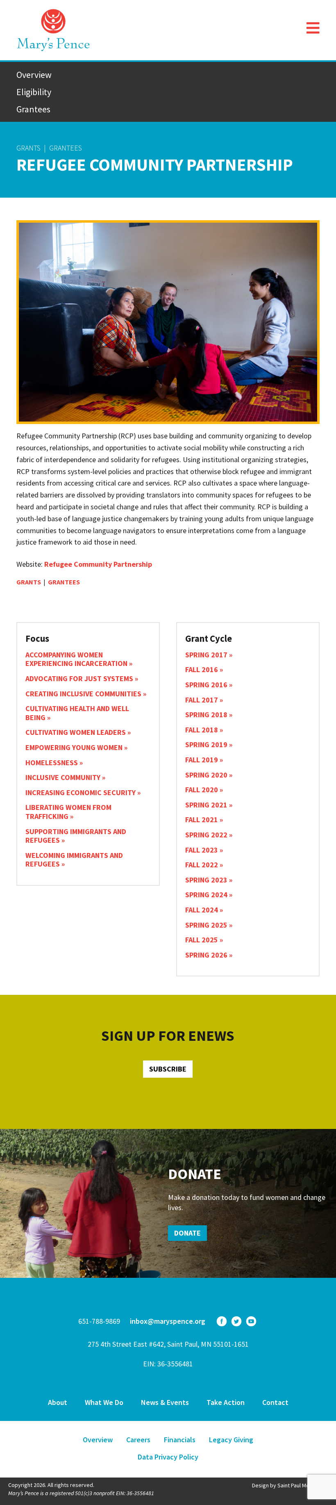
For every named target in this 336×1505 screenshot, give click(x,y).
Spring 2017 (206, 654)
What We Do (104, 1402)
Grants (28, 148)
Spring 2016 (206, 684)
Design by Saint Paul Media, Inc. (290, 1485)
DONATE (187, 1233)
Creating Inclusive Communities (83, 693)
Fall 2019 (201, 759)
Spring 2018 (206, 714)
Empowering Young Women (74, 747)
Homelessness (51, 762)
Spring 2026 (206, 955)
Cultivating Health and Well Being (77, 713)
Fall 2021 (201, 819)
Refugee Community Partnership (98, 564)
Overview (34, 74)
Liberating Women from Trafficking (68, 812)
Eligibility (33, 92)
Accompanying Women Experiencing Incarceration (76, 659)
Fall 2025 (201, 939)
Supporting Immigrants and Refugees (75, 836)
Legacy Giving (231, 1439)
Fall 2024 (201, 909)
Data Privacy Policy (168, 1457)
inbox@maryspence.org (167, 1321)
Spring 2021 (206, 805)
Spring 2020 (206, 775)
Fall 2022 (201, 864)
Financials (179, 1439)
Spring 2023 (206, 880)
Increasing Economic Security (80, 792)
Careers (138, 1439)
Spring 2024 (206, 894)
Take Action (226, 1402)
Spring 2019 (206, 744)
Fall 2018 (201, 729)
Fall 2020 (201, 789)
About (57, 1402)
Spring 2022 (206, 834)
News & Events (165, 1402)
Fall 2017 (201, 700)
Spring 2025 (206, 925)
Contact (275, 1402)
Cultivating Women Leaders (75, 732)
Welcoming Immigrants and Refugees (74, 860)
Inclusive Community (62, 777)
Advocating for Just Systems (79, 678)
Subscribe (167, 1069)
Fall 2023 (201, 850)
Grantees (33, 109)
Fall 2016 (201, 669)
